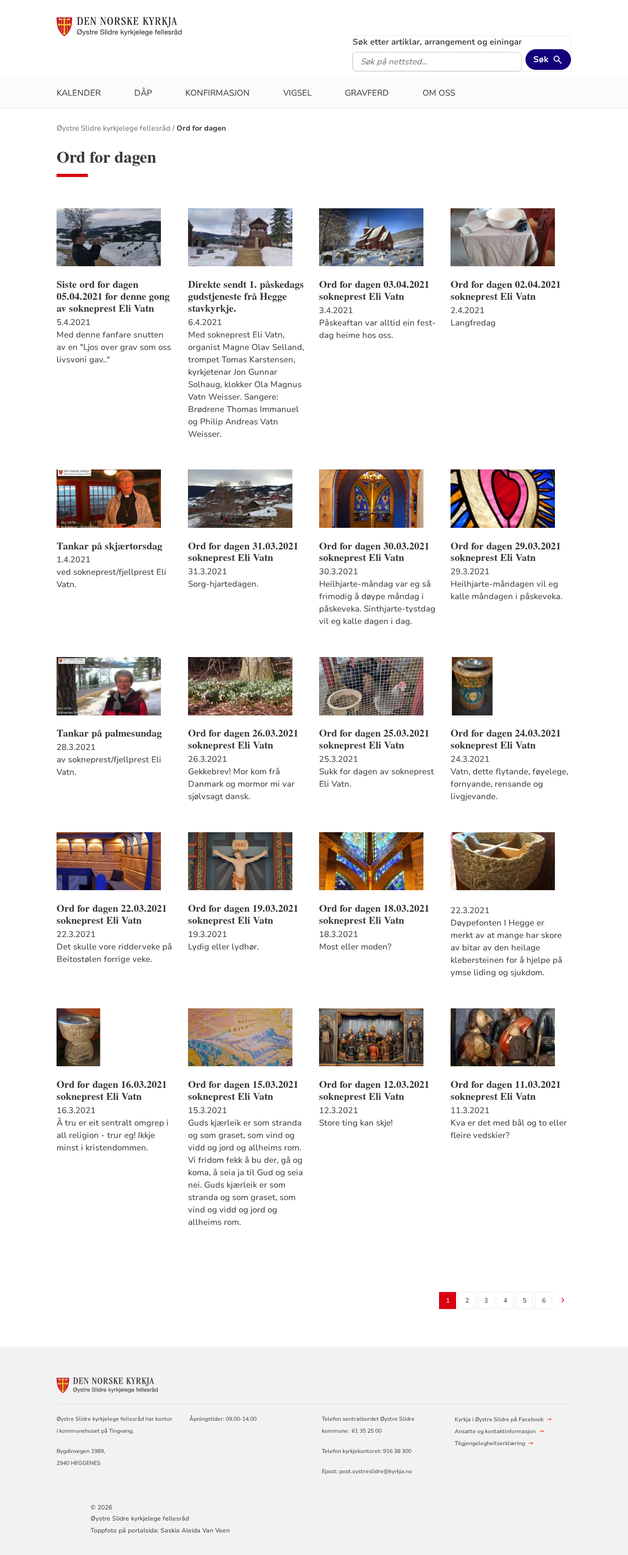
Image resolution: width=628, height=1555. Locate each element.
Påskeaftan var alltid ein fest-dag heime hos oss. (377, 329)
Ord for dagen (201, 128)
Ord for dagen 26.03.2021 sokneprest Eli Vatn (243, 739)
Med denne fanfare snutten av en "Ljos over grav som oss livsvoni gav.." (114, 347)
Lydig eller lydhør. (223, 946)
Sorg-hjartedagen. (223, 583)
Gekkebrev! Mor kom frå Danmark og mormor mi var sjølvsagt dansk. (241, 784)
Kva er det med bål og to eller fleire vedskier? (509, 1129)
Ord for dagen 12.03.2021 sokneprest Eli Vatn (374, 1090)
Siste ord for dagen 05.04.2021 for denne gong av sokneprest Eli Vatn (113, 296)
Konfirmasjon (217, 92)
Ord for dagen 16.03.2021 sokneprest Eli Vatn (112, 1090)
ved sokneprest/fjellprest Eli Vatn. (111, 578)
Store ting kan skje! (356, 1122)
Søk (540, 59)
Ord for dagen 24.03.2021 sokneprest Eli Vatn (506, 739)
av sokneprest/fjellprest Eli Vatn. (109, 766)
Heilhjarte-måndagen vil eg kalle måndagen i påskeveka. (506, 590)
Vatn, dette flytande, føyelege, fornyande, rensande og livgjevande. (509, 784)
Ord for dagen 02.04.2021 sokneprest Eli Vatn (506, 290)
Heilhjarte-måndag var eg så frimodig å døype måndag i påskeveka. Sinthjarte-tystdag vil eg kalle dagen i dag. (377, 602)
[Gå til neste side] (562, 1300)
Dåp (143, 92)
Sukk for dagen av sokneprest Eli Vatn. (376, 777)
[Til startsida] (119, 26)
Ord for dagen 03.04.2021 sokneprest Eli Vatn (374, 290)
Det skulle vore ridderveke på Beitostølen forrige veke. (114, 953)
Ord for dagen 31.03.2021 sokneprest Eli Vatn (243, 552)
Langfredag (473, 322)
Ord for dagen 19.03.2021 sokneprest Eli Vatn (243, 914)
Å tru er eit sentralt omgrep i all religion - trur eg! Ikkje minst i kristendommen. (113, 1135)
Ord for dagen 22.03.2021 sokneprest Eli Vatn (112, 914)
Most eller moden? (355, 946)
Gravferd (367, 92)
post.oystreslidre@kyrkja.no (375, 1471)
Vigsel (297, 92)
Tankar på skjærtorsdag (109, 546)
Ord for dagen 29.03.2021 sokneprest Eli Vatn (506, 552)
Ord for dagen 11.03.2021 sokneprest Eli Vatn (506, 1090)
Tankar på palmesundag (109, 733)
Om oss (438, 92)
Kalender (79, 92)
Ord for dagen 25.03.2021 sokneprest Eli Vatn (374, 739)
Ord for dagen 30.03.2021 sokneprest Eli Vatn (374, 552)
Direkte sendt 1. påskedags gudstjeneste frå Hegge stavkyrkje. (246, 296)
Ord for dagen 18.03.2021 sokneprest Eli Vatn (374, 914)
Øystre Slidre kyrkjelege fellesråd (114, 128)
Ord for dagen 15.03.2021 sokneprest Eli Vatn (243, 1090)
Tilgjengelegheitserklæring (490, 1443)
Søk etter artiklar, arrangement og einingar (437, 41)
